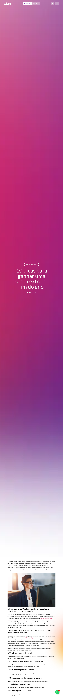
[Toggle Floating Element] (57, 692)
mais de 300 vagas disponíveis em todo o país (33, 638)
